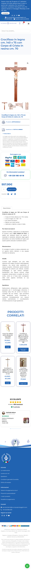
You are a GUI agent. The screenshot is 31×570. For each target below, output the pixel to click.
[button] (27, 63)
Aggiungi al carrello (12, 189)
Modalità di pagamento (8, 499)
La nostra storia (5, 470)
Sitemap (17, 552)
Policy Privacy (17, 550)
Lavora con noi (5, 473)
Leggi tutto (23, 383)
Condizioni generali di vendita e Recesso (12, 549)
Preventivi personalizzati (8, 493)
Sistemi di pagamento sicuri (9, 490)
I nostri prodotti (5, 496)
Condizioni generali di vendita (10, 479)
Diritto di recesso (6, 482)
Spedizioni (4, 476)
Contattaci (5, 13)
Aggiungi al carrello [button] (23, 349)
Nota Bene (7, 133)
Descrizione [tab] (6, 208)
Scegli (7, 347)
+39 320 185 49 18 (16, 176)
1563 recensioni (18, 404)
